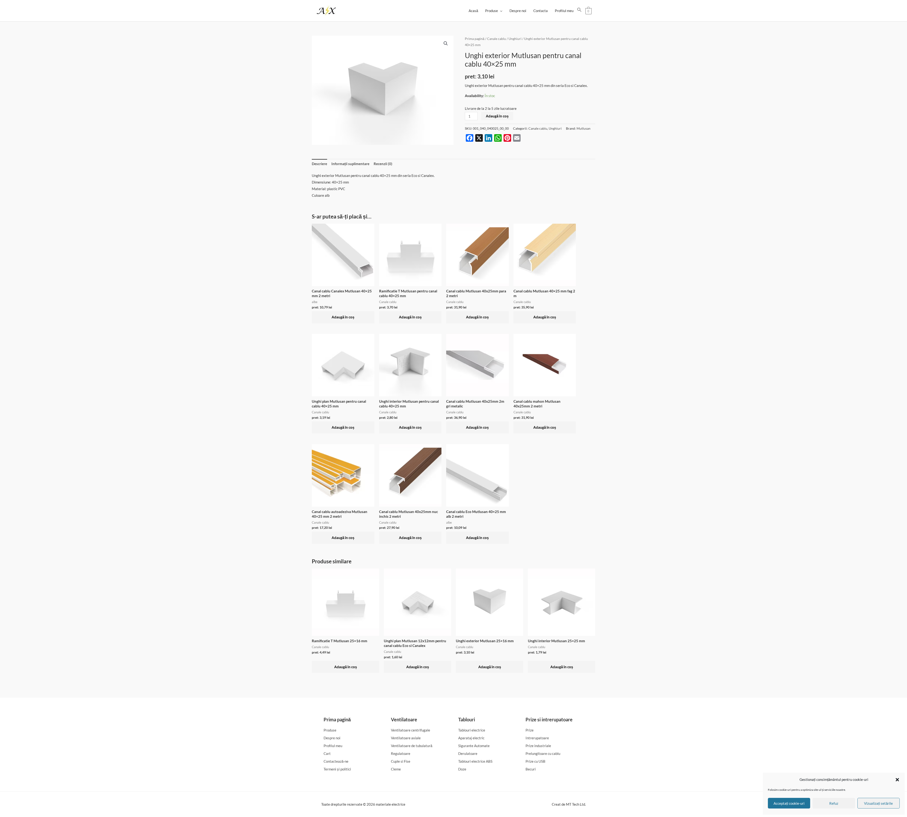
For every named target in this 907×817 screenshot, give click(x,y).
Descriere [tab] (319, 164)
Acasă (473, 11)
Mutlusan (583, 128)
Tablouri (466, 719)
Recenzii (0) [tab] (383, 164)
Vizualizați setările (878, 803)
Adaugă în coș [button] (343, 317)
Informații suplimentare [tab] (350, 164)
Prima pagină (474, 39)
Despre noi (517, 11)
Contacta (540, 11)
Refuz (833, 803)
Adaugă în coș (497, 116)
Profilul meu (564, 11)
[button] (897, 779)
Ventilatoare (404, 719)
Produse (491, 11)
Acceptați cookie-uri (789, 803)
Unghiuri (515, 39)
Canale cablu (496, 39)
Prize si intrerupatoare (549, 719)
